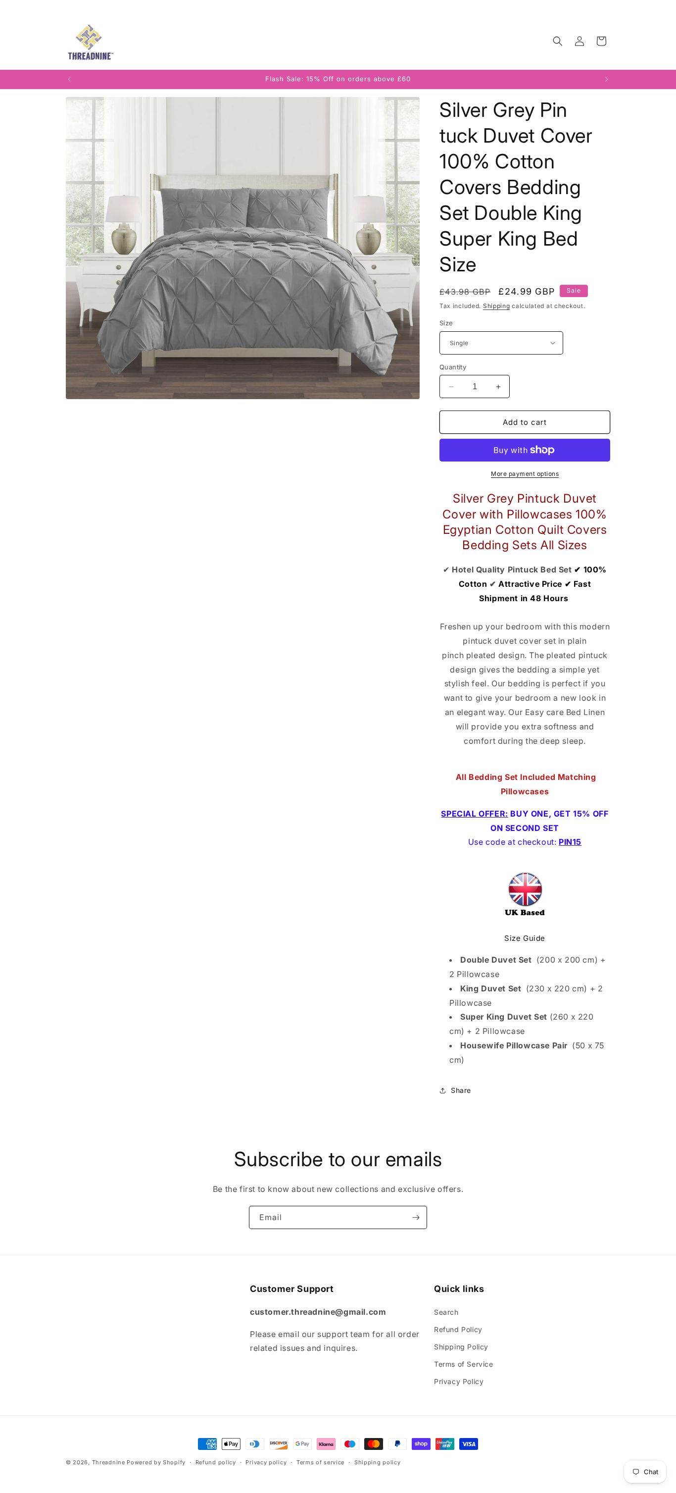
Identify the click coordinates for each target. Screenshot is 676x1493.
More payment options (525, 473)
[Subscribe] (416, 1217)
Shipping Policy (461, 1346)
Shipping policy (377, 1462)
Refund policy (215, 1462)
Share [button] (461, 1090)
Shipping (496, 305)
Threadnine (108, 1462)
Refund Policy (458, 1329)
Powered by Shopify (156, 1462)
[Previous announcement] (69, 79)
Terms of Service (463, 1364)
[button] (558, 41)
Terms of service (320, 1462)
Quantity (452, 367)
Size (446, 323)
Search (446, 1312)
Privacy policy (266, 1462)
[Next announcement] (607, 79)
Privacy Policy (458, 1381)
